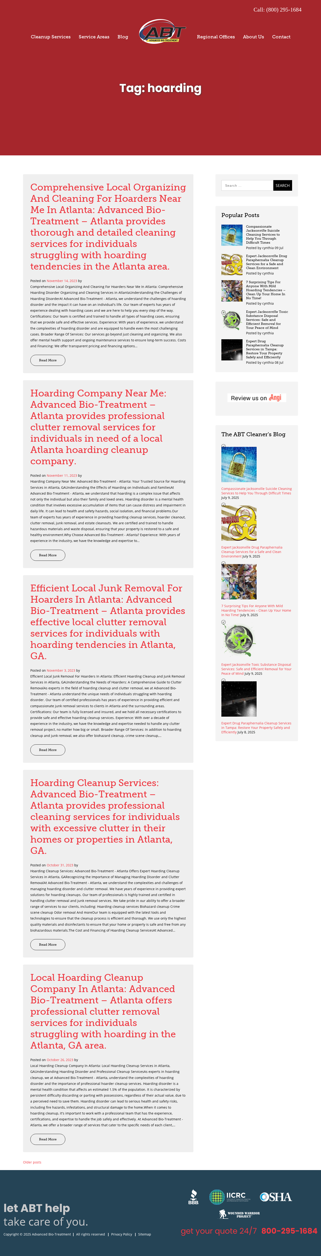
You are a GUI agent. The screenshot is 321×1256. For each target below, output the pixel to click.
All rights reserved (90, 1234)
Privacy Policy (121, 1234)
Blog (122, 37)
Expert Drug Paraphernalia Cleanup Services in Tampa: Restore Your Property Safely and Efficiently (265, 349)
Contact (281, 37)
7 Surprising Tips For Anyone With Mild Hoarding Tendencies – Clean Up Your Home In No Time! (266, 290)
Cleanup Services (51, 37)
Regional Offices (216, 37)
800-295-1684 (289, 1230)
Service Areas (94, 37)
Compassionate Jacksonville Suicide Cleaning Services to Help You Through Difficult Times (263, 235)
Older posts (32, 1162)
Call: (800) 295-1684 (277, 10)
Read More (48, 360)
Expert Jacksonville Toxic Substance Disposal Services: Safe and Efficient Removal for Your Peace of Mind (267, 320)
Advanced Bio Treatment (162, 31)
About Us (253, 37)
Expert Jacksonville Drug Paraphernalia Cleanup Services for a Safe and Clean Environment (266, 262)
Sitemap (144, 1234)
